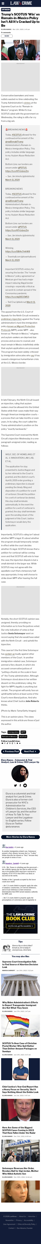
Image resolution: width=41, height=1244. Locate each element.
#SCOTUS (17, 135)
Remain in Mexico (9, 736)
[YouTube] (2, 744)
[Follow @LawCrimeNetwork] (15, 744)
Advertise (31, 1216)
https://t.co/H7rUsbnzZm (17, 171)
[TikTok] (7, 744)
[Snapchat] (17, 744)
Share (7, 36)
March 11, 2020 (12, 180)
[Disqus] (20, 872)
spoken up (10, 654)
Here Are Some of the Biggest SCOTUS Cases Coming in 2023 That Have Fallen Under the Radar (19, 1130)
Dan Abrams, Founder (25, 1228)
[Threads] (12, 744)
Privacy (19, 1220)
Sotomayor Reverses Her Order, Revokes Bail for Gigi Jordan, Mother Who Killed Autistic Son (20, 1171)
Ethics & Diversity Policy (26, 1224)
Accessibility (28, 1220)
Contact (11, 1228)
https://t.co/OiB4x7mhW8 (17, 251)
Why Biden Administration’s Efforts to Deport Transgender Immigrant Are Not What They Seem (20, 1005)
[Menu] (3, 3)
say (32, 355)
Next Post (29, 751)
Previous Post (12, 751)
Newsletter (10, 1220)
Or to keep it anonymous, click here (21, 949)
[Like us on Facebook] (5, 744)
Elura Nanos (6, 29)
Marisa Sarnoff (8, 970)
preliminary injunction (11, 319)
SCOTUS (23, 736)
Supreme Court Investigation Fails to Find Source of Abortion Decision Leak (20, 964)
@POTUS (22, 167)
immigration (13, 732)
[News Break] (20, 744)
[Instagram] (10, 744)
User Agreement (9, 1224)
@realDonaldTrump (14, 141)
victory (27, 103)
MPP (23, 732)
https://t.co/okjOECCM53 (17, 297)
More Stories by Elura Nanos (20, 837)
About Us (22, 1216)
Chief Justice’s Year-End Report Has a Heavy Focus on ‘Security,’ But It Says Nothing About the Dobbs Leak (20, 1089)
